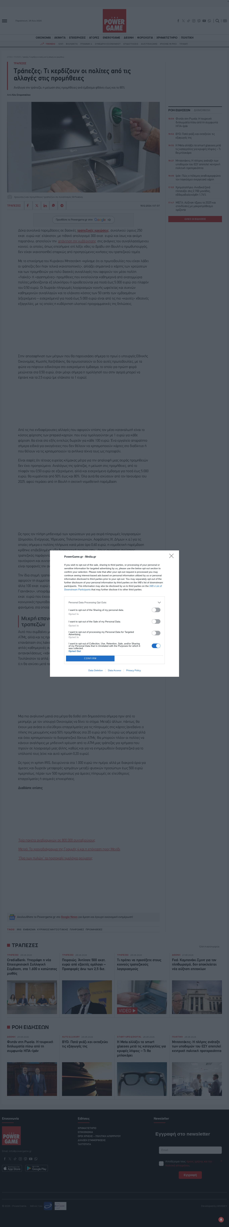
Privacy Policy (133, 670)
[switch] (156, 610)
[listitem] (114, 602)
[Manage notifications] (221, 1219)
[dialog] (114, 613)
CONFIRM (90, 658)
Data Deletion (95, 670)
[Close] (172, 557)
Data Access (114, 670)
